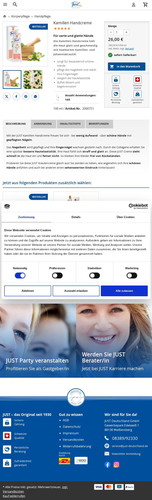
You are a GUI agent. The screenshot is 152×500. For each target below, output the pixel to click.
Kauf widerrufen (14, 496)
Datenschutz (71, 427)
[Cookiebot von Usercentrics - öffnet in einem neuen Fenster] (131, 206)
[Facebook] (107, 464)
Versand (129, 48)
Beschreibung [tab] (16, 124)
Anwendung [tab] (43, 124)
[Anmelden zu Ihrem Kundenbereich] (134, 4)
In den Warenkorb (125, 66)
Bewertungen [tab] (99, 124)
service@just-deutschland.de (130, 446)
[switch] (57, 275)
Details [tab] (76, 217)
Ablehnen (28, 290)
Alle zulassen (124, 290)
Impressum (71, 433)
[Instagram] (116, 464)
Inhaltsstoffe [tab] (70, 124)
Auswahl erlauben (76, 290)
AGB (66, 420)
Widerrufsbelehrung (77, 446)
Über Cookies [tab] (126, 217)
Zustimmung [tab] (26, 217)
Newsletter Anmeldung (126, 454)
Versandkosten (73, 440)
